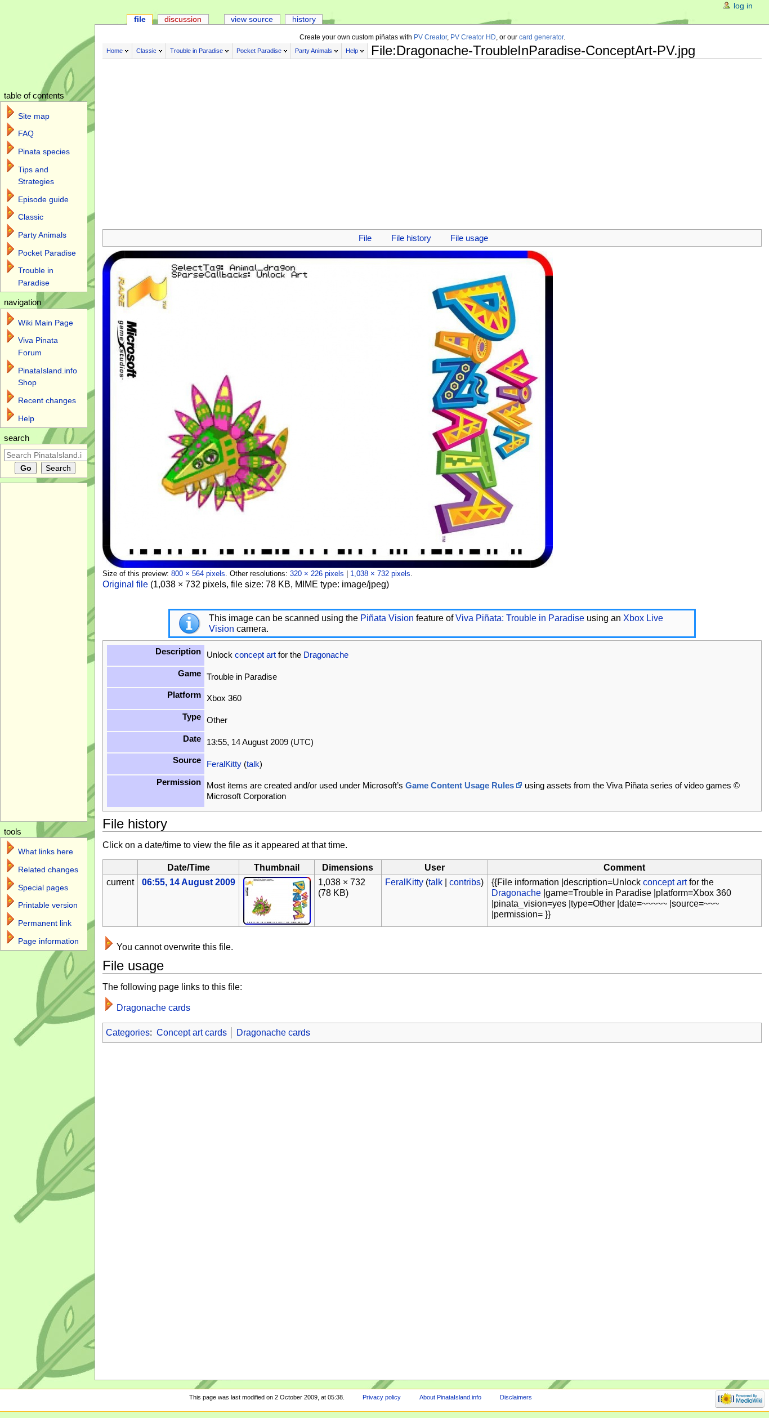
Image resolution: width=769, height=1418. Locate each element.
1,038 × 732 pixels (380, 573)
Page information (48, 941)
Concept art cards (192, 1032)
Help (352, 50)
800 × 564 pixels (198, 573)
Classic (146, 50)
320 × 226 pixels (317, 573)
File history (411, 238)
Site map (34, 116)
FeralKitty (224, 764)
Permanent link (44, 923)
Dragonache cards (153, 1008)
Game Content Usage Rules (459, 785)
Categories (128, 1032)
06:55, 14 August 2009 (188, 882)
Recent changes (47, 400)
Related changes (48, 869)
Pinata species (44, 151)
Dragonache (325, 654)
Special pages (43, 887)
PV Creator (430, 37)
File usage (469, 238)
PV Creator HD (473, 37)
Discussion (183, 19)
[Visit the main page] (55, 43)
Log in (743, 5)
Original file (125, 584)
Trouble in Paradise (196, 50)
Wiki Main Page (45, 322)
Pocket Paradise (258, 50)
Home (114, 50)
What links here (45, 851)
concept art (255, 654)
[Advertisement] (383, 140)
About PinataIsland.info (450, 1397)
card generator (541, 37)
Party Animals (313, 50)
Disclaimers (516, 1397)
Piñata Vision (387, 618)
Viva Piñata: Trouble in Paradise (519, 618)
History (304, 19)
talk (253, 764)
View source (252, 19)
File (365, 238)
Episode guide (43, 199)
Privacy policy (382, 1397)
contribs (465, 882)
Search (16, 438)
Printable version (48, 904)
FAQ (26, 133)
